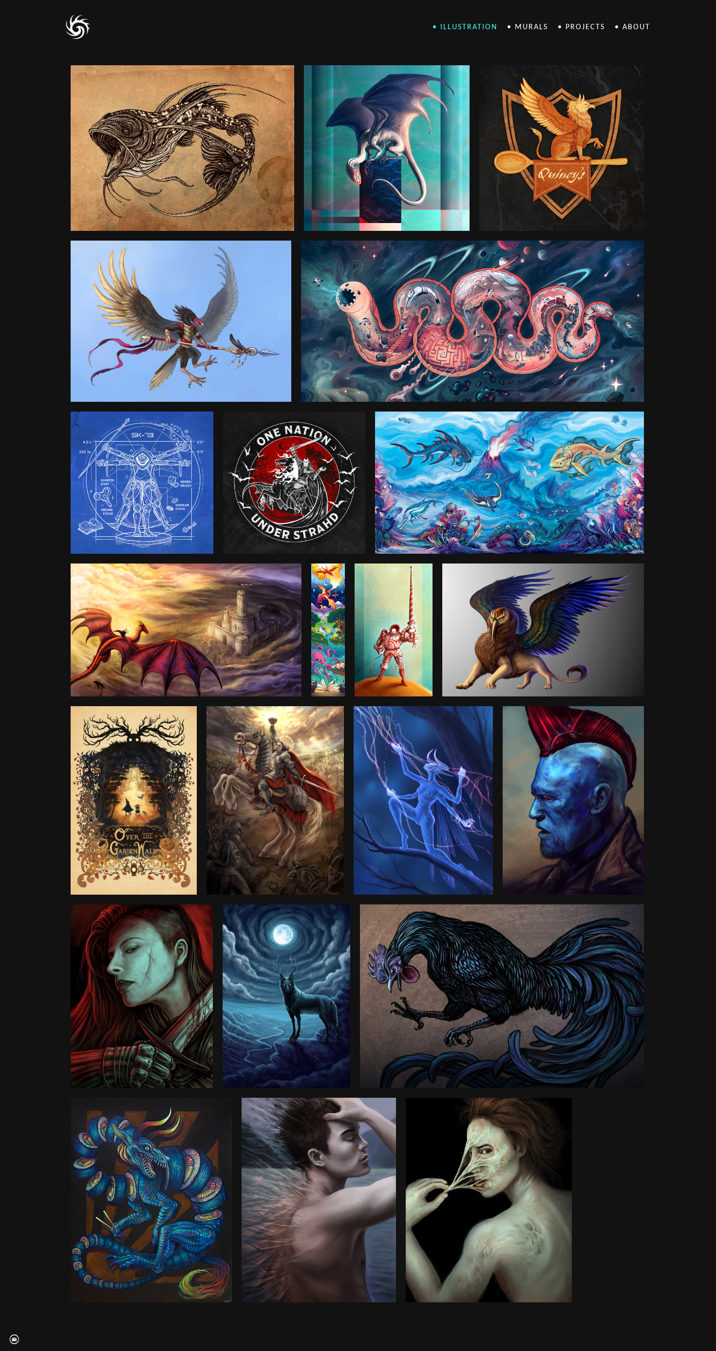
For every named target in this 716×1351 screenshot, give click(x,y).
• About (632, 27)
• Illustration (465, 27)
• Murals (527, 27)
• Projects (581, 27)
